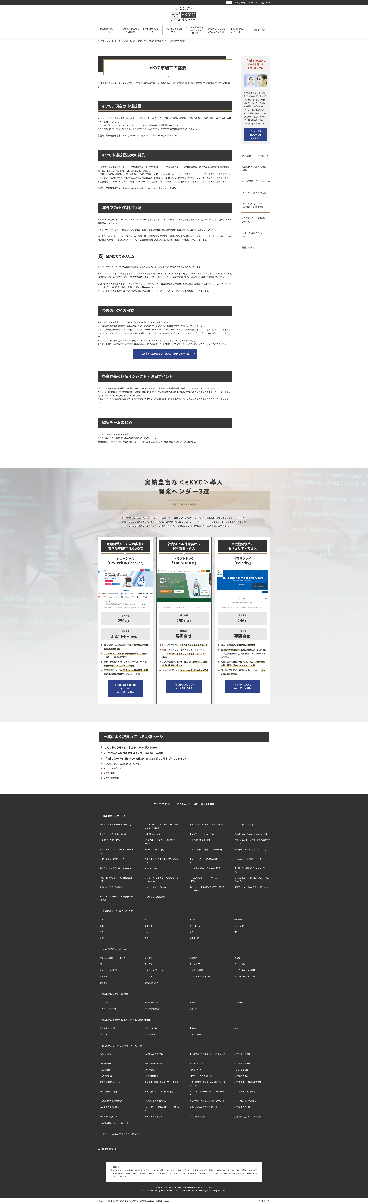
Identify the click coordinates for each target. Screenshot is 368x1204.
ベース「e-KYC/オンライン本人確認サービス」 (207, 870)
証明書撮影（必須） (108, 1028)
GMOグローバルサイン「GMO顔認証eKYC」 (160, 841)
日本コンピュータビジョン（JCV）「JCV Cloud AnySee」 (251, 879)
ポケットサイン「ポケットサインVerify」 (207, 824)
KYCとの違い (105, 1054)
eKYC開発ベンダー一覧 (253, 155)
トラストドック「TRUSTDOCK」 (114, 833)
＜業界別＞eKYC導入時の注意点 (254, 168)
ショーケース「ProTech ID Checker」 (116, 824)
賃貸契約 (193, 957)
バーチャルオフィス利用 (244, 970)
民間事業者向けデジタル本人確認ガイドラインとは (207, 1084)
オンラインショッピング (244, 976)
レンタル (148, 976)
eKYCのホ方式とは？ (243, 1107)
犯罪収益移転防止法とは (110, 1082)
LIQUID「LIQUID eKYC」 (110, 840)
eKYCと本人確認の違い (154, 1054)
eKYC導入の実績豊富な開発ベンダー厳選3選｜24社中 (134, 753)
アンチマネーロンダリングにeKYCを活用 (207, 1101)
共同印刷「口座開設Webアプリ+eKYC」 (116, 868)
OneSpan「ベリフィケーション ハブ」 (250, 849)
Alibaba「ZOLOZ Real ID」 (111, 887)
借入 (102, 964)
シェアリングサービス (154, 970)
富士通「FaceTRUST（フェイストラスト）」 (250, 870)
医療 (146, 938)
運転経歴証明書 (151, 1002)
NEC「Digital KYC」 (153, 833)
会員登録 (103, 982)
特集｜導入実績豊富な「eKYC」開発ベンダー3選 (165, 353)
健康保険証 (104, 1002)
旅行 (236, 932)
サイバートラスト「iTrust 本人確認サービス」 (117, 851)
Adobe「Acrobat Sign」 (155, 849)
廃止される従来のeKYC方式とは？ (248, 1116)
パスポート (239, 1002)
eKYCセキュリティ (197, 1063)
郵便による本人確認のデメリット (204, 1107)
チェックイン (195, 964)
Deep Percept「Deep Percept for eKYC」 (251, 833)
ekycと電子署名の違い (109, 1107)
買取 (102, 925)
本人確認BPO (150, 1034)
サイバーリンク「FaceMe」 (156, 887)
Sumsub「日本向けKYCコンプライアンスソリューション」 (207, 889)
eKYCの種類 (109, 773)
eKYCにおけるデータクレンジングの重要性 (207, 1093)
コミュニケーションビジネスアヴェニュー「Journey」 (162, 879)
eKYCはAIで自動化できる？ (111, 1101)
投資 (102, 932)
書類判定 (193, 1028)
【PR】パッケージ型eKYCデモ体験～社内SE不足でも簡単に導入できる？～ (145, 758)
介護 (102, 938)
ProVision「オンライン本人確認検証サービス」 (117, 879)
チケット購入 (240, 964)
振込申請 (148, 964)
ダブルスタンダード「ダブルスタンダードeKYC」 (207, 879)
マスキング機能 (196, 1034)
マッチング (239, 925)
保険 (102, 919)
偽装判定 (103, 1034)
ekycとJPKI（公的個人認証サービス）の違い (162, 1109)
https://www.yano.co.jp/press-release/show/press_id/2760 (150, 135)
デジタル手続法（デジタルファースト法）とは (162, 1084)
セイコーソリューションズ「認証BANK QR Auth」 (116, 898)
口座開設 (148, 957)
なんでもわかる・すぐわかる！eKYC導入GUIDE (251, 2)
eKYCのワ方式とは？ (113, 768)
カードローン (195, 925)
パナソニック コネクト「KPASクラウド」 (207, 849)
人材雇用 (103, 976)
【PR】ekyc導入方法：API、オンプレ (253, 234)
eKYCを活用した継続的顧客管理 (247, 1082)
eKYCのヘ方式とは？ (153, 1116)
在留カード (194, 1008)
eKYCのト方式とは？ (198, 1116)
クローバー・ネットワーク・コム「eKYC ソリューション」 (162, 826)
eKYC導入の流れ (241, 1076)
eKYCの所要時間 (241, 1069)
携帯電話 (148, 925)
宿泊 (191, 932)
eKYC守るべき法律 (242, 1063)
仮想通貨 (238, 919)
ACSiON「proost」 (153, 868)
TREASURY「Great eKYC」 (156, 896)
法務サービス (195, 938)
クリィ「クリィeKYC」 (244, 824)
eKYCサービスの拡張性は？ (201, 1076)
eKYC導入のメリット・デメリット (114, 1122)
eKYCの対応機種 (111, 778)
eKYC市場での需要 (242, 1054)
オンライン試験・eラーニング (112, 957)
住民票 (237, 957)
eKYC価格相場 (106, 1076)
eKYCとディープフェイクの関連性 (159, 1091)
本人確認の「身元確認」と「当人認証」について (207, 1056)
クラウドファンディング (200, 976)
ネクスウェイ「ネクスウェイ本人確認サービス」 (162, 860)
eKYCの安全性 (195, 1069)
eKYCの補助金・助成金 (154, 1063)
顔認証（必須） (151, 1028)
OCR (236, 1028)
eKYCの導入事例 (151, 982)
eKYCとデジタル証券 (108, 1091)
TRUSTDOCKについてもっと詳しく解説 (184, 686)
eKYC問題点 (150, 1069)
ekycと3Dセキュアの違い (245, 1101)
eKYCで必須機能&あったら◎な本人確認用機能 (254, 205)
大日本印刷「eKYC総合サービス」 (248, 859)
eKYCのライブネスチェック (245, 1091)
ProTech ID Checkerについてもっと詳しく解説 (125, 688)
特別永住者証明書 (152, 1008)
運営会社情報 (248, 247)
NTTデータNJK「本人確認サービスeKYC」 (252, 887)
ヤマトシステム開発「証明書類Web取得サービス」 (252, 841)
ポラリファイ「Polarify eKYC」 (203, 833)
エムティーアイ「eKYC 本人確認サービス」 (206, 860)
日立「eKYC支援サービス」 (201, 840)
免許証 (192, 1002)
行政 (146, 932)
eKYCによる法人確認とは (155, 1101)
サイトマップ (263, 1201)
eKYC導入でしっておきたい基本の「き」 (254, 220)
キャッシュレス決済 (108, 970)
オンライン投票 (196, 970)
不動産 (192, 919)
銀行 (146, 919)
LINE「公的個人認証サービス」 (113, 859)
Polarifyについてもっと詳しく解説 (242, 686)
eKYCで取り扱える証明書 (254, 192)
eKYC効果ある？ (107, 1063)
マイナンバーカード (108, 1008)
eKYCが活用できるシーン (254, 181)
